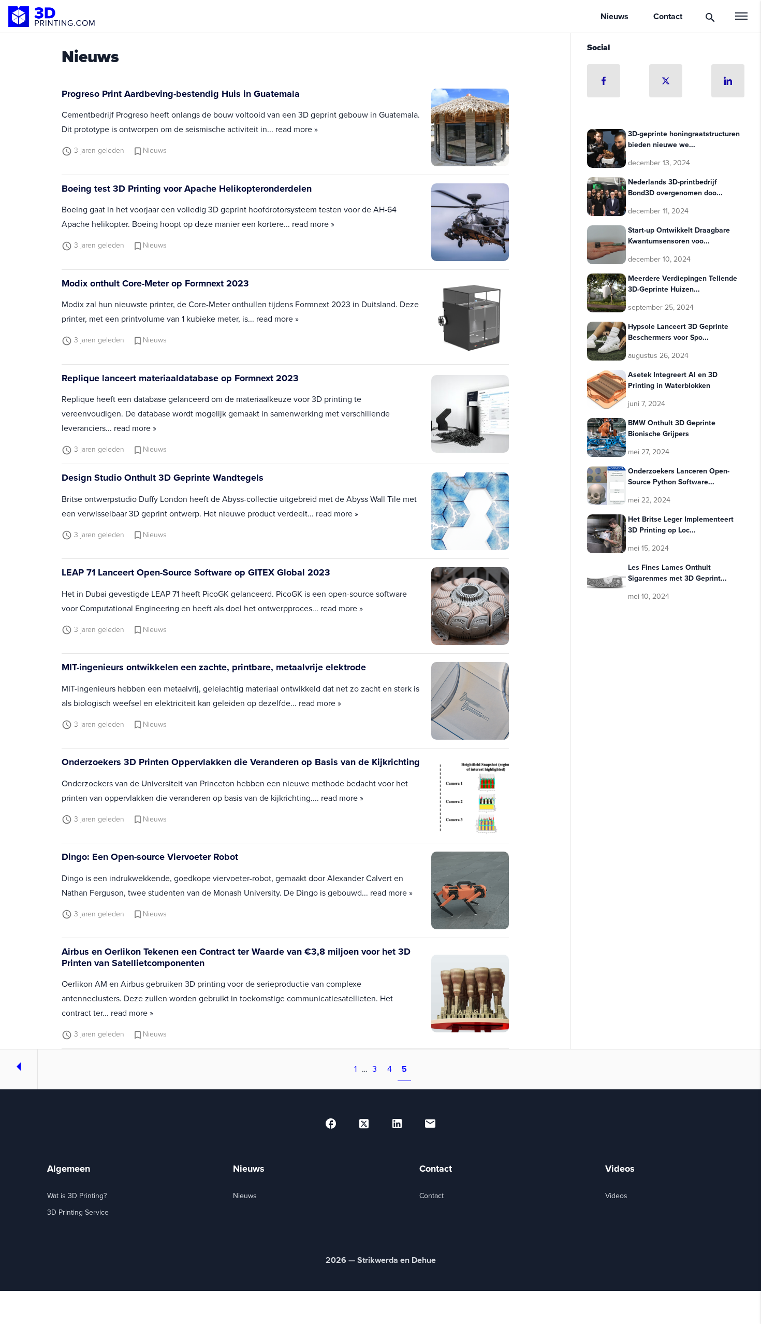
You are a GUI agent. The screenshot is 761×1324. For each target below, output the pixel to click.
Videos (616, 1195)
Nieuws (245, 1195)
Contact (431, 1195)
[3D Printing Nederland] (51, 16)
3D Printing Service (78, 1212)
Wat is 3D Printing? (77, 1195)
